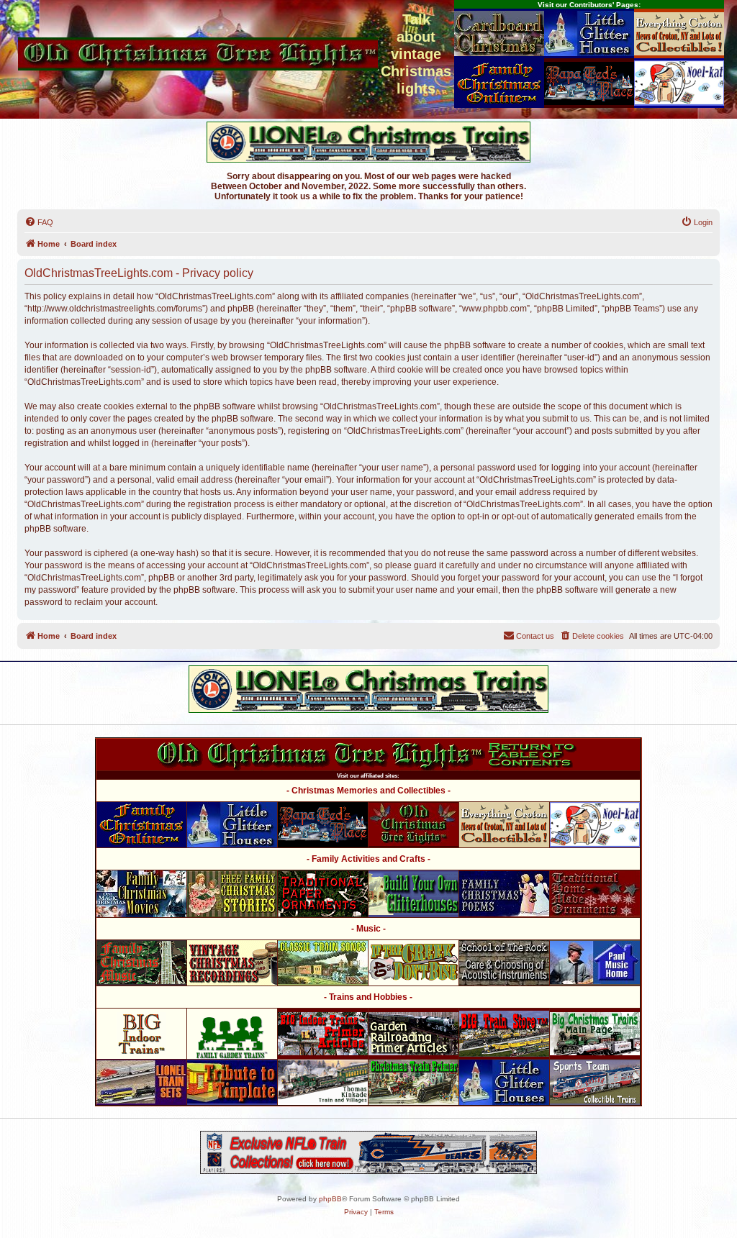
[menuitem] (38, 222)
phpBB (330, 1199)
